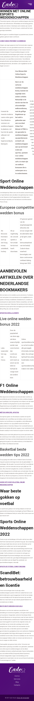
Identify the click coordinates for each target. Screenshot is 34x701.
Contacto (17, 685)
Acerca (17, 676)
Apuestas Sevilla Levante (9, 313)
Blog (17, 682)
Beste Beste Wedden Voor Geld (11, 606)
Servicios (17, 679)
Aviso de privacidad (23, 698)
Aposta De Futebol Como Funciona (12, 566)
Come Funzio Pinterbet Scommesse (13, 41)
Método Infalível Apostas (9, 412)
